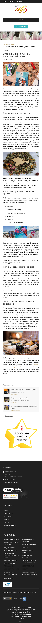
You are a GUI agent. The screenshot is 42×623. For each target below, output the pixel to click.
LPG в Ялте (25, 569)
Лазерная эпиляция (28, 566)
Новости (21, 621)
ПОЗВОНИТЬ (22, 26)
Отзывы (6, 522)
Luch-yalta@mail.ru (11, 482)
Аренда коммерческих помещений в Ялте (21, 610)
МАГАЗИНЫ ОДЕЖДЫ (10, 525)
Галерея (11, 1)
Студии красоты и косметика (21, 614)
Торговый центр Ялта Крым (21, 607)
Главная (6, 44)
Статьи (12, 44)
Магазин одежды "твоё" (11, 539)
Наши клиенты (8, 513)
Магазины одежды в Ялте (21, 612)
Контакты (20, 1)
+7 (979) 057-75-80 (10, 479)
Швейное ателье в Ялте (11, 569)
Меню (21, 20)
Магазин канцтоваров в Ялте (21, 616)
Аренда (6, 519)
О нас (4, 1)
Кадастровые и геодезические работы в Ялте (11, 555)
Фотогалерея (8, 516)
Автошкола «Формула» (11, 560)
